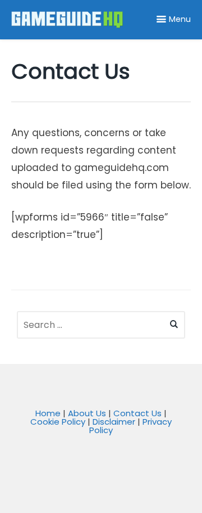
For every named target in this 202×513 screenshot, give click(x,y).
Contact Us (137, 413)
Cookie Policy (57, 422)
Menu (180, 19)
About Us (87, 413)
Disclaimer (114, 422)
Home (48, 413)
